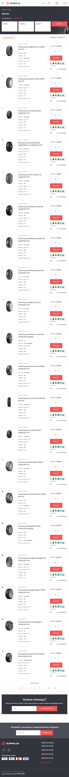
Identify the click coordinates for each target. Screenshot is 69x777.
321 (48, 688)
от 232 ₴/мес (53, 385)
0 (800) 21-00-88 (47, 746)
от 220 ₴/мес (53, 193)
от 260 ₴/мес (53, 609)
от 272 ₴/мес (53, 640)
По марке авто (17, 18)
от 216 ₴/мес (53, 129)
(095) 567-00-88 (47, 754)
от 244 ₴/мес (53, 481)
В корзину (56, 58)
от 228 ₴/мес (53, 353)
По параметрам (6, 18)
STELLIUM (21, 774)
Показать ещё (34, 683)
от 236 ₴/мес (53, 417)
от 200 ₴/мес (53, 97)
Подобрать (59, 24)
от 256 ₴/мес (53, 513)
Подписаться (46, 732)
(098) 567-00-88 (47, 758)
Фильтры (10, 37)
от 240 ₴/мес (53, 449)
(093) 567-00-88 (47, 750)
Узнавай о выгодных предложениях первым (34, 727)
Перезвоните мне (47, 708)
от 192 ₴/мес (53, 65)
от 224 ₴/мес (53, 225)
